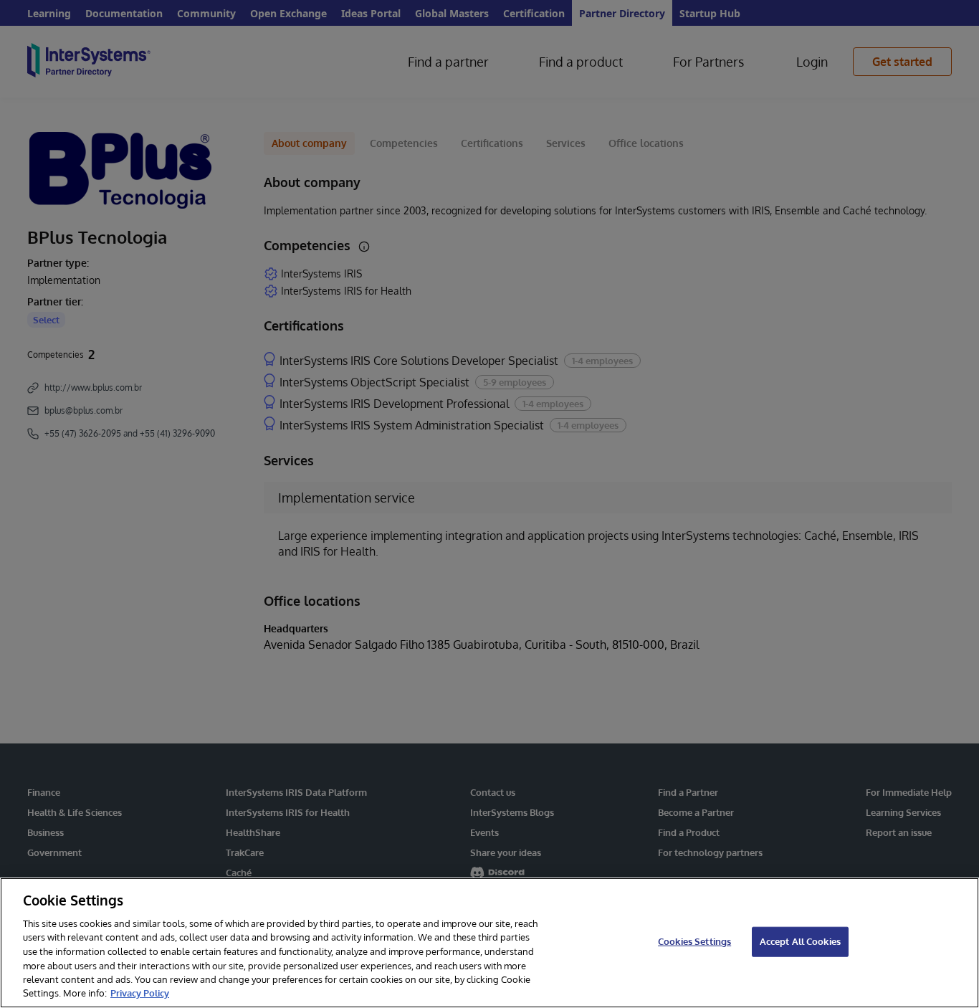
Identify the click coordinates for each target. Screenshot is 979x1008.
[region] (489, 943)
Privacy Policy (139, 993)
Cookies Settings (694, 941)
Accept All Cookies (800, 941)
